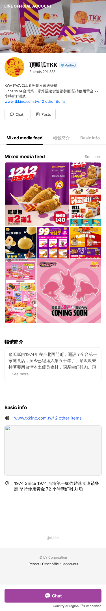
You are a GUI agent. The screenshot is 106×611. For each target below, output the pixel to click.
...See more (18, 374)
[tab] (25, 138)
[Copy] (81, 489)
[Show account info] (68, 65)
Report (34, 564)
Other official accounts (60, 564)
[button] (43, 114)
